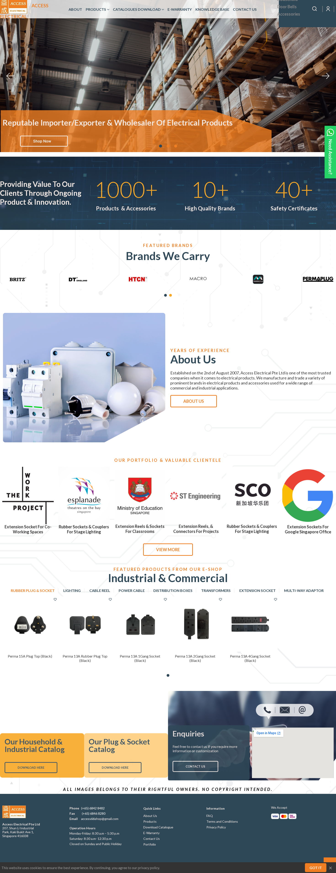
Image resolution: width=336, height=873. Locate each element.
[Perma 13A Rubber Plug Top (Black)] (84, 624)
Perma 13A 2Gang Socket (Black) (195, 658)
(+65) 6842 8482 (93, 808)
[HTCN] (258, 279)
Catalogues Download (137, 9)
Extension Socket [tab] (257, 590)
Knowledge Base (212, 9)
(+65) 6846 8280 (93, 813)
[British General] (78, 279)
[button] (165, 295)
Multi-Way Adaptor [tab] (304, 590)
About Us (193, 401)
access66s (88, 819)
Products (96, 9)
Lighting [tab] (72, 590)
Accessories (288, 13)
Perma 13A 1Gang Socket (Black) (140, 658)
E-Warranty (180, 9)
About (75, 9)
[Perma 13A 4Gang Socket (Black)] (250, 624)
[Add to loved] (55, 599)
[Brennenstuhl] (18, 279)
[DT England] (198, 279)
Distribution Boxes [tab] (172, 590)
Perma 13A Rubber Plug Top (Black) (85, 658)
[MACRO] (318, 279)
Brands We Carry (168, 255)
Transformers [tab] (216, 590)
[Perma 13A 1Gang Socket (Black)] (140, 624)
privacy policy (148, 867)
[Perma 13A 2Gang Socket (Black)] (195, 624)
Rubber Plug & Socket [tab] (33, 590)
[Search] (314, 8)
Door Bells (287, 6)
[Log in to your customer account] (328, 9)
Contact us (245, 9)
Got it (315, 867)
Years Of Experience (200, 350)
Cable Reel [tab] (99, 590)
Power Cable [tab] (132, 590)
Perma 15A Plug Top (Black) (30, 656)
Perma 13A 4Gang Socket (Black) (250, 658)
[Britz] (138, 279)
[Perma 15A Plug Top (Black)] (29, 624)
